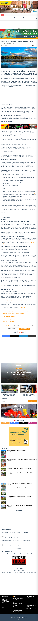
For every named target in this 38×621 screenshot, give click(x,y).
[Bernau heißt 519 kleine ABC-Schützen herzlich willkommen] (3, 465)
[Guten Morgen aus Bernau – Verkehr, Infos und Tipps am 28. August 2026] (3, 498)
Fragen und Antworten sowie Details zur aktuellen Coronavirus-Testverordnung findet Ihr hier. (18, 300)
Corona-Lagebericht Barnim (7, 318)
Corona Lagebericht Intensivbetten (8, 321)
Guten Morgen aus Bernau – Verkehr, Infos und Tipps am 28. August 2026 (19, 496)
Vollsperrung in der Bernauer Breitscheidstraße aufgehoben (16, 450)
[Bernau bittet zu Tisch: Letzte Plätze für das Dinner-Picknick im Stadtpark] (3, 469)
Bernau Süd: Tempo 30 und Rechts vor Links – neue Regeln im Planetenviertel (19, 505)
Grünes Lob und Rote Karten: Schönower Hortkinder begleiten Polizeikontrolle (19, 472)
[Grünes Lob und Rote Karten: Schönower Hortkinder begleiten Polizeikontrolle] (3, 474)
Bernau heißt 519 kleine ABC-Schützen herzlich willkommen (16, 463)
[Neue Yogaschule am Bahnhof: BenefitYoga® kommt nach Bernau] (3, 489)
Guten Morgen (10, 325)
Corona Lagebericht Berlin (7, 314)
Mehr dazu (7, 283)
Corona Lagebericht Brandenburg (8, 316)
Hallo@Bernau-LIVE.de (20, 570)
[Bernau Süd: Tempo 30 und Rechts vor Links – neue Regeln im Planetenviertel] (3, 507)
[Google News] (21, 332)
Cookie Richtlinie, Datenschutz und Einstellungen (19, 617)
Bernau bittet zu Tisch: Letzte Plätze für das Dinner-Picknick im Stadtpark (19, 468)
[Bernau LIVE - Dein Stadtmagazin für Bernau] (19, 18)
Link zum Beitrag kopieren (25, 328)
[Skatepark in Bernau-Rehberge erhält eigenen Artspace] (3, 456)
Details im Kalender (13, 286)
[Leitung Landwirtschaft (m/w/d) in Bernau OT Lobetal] (3, 502)
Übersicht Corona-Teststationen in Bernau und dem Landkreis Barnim (15, 311)
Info (23, 196)
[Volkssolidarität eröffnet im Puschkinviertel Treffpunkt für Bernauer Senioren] (3, 493)
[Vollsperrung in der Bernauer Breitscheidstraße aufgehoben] (3, 452)
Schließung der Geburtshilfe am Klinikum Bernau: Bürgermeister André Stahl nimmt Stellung (22, 459)
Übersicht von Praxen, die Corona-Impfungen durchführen (13, 313)
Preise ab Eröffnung (31, 193)
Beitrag (6, 267)
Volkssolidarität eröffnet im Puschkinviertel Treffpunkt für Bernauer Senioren (19, 492)
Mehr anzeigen (19, 477)
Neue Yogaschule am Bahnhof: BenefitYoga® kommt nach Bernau (17, 487)
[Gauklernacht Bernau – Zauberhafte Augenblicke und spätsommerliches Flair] (3, 485)
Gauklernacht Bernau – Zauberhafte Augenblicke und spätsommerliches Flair (19, 483)
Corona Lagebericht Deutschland (8, 319)
